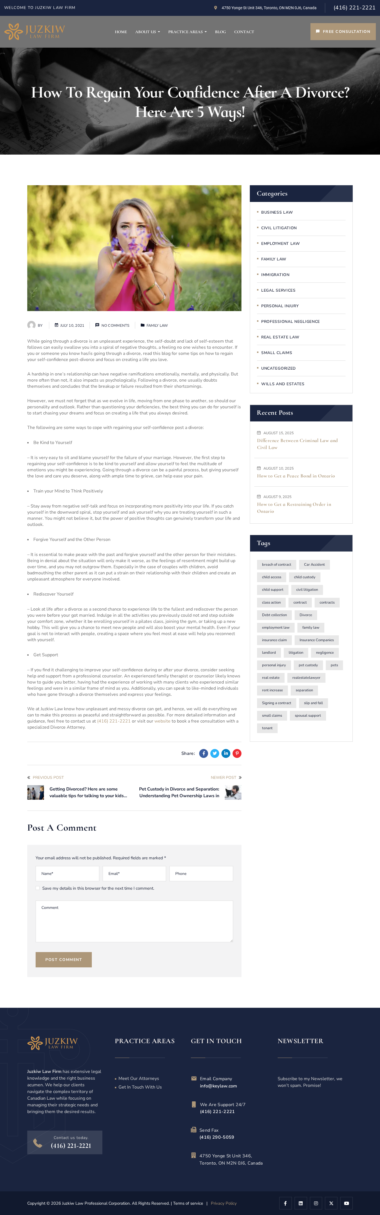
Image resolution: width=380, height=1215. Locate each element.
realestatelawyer (306, 677)
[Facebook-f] (285, 1203)
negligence (325, 652)
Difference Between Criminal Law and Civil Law (297, 443)
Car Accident (314, 564)
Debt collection (274, 615)
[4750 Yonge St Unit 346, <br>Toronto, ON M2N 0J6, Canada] (193, 1155)
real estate (271, 677)
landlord (269, 652)
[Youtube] (346, 1203)
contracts (327, 602)
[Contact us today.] (38, 1143)
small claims (272, 715)
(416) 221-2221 (355, 7)
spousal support (308, 715)
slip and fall (313, 703)
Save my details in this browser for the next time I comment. (98, 888)
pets (334, 665)
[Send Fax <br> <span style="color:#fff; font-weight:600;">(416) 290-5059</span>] (193, 1130)
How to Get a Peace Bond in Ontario (296, 476)
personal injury (274, 665)
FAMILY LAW (157, 325)
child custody (304, 577)
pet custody (308, 665)
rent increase (272, 690)
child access (271, 577)
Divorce (306, 615)
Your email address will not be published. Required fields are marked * (101, 858)
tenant (267, 728)
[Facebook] (203, 753)
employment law (276, 627)
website (162, 721)
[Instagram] (316, 1203)
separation (304, 690)
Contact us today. (71, 1137)
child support (272, 589)
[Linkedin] (225, 753)
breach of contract (276, 564)
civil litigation (307, 589)
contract (300, 602)
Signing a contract (276, 703)
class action (271, 602)
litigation (296, 652)
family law (310, 627)
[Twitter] (214, 753)
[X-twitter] (331, 1203)
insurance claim (274, 640)
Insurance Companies (317, 640)
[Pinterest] (237, 753)
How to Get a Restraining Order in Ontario (294, 507)
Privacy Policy (224, 1203)
